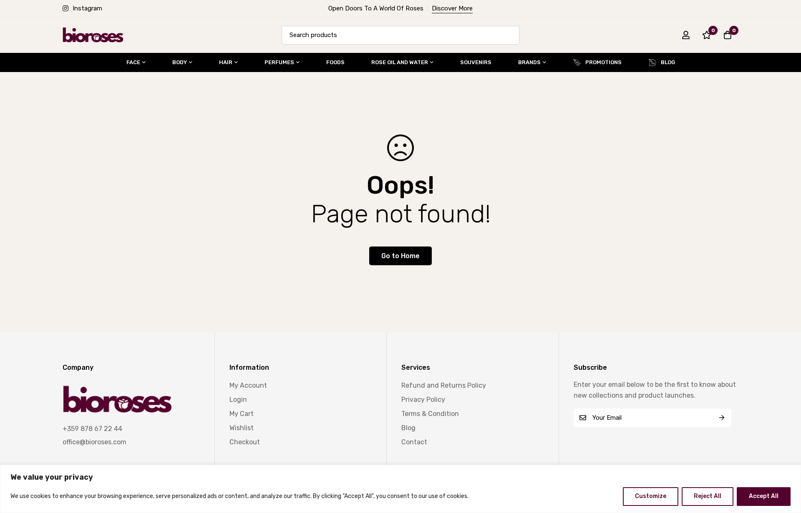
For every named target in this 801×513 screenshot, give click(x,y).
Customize (650, 496)
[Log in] (685, 35)
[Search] (510, 35)
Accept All (763, 496)
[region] (400, 489)
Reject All (707, 496)
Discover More (452, 8)
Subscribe (722, 417)
